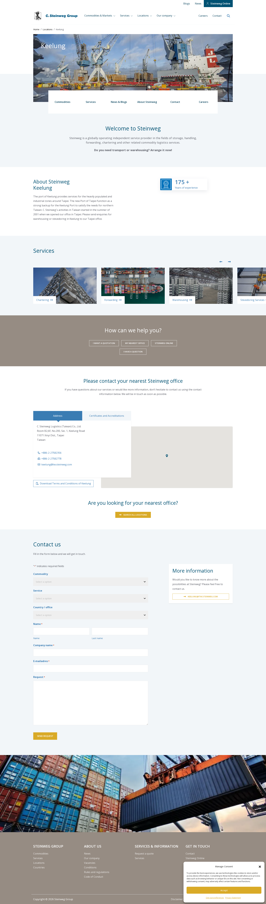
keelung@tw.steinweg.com (56, 464)
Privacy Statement (233, 897)
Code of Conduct (93, 876)
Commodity (40, 574)
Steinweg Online (220, 3)
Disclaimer (177, 899)
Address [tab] (57, 415)
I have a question (133, 351)
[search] (228, 16)
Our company (165, 15)
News (198, 3)
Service (37, 590)
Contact (217, 15)
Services (125, 15)
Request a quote (144, 853)
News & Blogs (119, 102)
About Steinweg (147, 102)
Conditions (90, 867)
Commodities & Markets (98, 15)
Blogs (186, 3)
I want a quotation (104, 343)
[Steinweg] (56, 15)
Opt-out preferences (215, 897)
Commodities (62, 102)
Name (36, 638)
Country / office (42, 607)
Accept (224, 890)
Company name (43, 645)
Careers (203, 15)
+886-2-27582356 (51, 452)
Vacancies (89, 863)
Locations (143, 15)
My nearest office (135, 343)
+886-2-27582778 (51, 458)
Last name (97, 638)
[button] (259, 866)
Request (39, 677)
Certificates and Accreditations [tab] (106, 415)
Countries (39, 867)
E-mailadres (41, 661)
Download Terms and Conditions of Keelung (65, 483)
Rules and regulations (96, 872)
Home (36, 29)
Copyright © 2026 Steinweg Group (53, 899)
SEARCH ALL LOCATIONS (135, 514)
